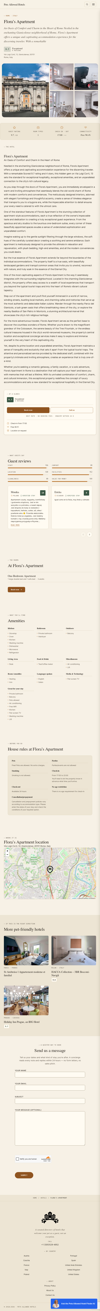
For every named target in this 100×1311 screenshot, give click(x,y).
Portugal (73, 1256)
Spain (73, 1260)
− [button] (7, 854)
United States (73, 1274)
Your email (21, 1084)
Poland (26, 1274)
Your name (20, 1070)
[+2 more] (86, 104)
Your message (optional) (28, 1110)
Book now (28, 410)
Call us (72, 410)
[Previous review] (83, 534)
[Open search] (87, 4)
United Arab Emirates (73, 1265)
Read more (15, 525)
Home (35, 1198)
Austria (26, 1256)
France (26, 1265)
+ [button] (7, 850)
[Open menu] (93, 4)
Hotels (44, 1198)
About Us (50, 1290)
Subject (19, 1097)
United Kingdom (73, 1270)
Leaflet (74, 898)
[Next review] (89, 534)
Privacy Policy (50, 1286)
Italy (26, 1270)
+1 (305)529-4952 (50, 1244)
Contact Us (50, 1295)
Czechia (26, 1260)
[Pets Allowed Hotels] (50, 1217)
